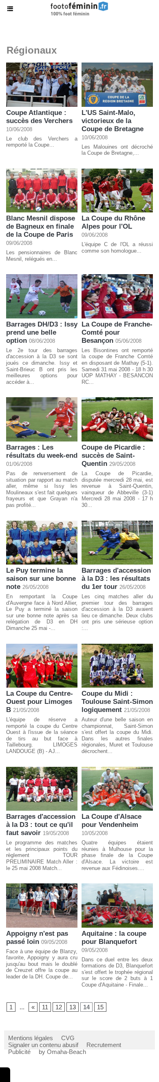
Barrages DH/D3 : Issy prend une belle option (41, 332)
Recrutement (103, 1044)
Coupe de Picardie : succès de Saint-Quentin (113, 455)
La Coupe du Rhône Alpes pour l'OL (113, 222)
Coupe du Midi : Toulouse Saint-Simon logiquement (117, 702)
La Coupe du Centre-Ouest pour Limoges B (39, 702)
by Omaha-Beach (62, 1051)
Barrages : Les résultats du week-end (41, 451)
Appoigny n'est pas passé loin (37, 938)
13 (72, 1007)
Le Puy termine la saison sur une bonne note (41, 579)
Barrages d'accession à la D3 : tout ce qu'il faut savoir (40, 825)
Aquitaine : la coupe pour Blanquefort (114, 938)
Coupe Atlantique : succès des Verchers (39, 117)
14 (86, 1007)
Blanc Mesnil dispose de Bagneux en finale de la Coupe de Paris (40, 226)
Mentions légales (30, 1037)
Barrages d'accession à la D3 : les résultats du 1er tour (116, 579)
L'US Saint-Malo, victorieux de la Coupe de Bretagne (113, 121)
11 (45, 1007)
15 (100, 1007)
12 (58, 1007)
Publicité (19, 1051)
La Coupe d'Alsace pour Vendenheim (111, 821)
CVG (68, 1037)
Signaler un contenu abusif (43, 1044)
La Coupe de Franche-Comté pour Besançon (117, 332)
